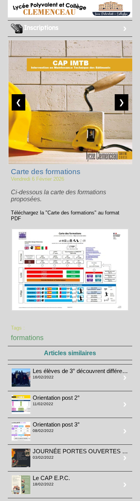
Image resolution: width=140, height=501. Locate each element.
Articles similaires (70, 353)
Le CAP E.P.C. (51, 478)
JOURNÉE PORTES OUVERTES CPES (85, 451)
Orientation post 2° (56, 397)
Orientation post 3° (56, 424)
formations (27, 338)
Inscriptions (40, 27)
